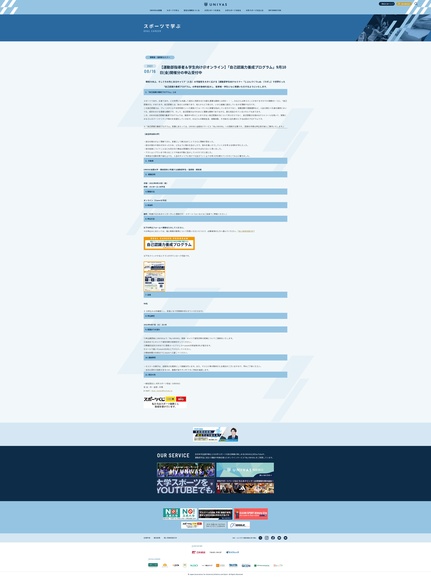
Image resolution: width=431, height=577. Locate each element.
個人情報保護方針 (246, 231)
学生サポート (387, 4)
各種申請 (147, 538)
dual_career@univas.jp (162, 390)
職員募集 (157, 538)
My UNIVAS (405, 4)
